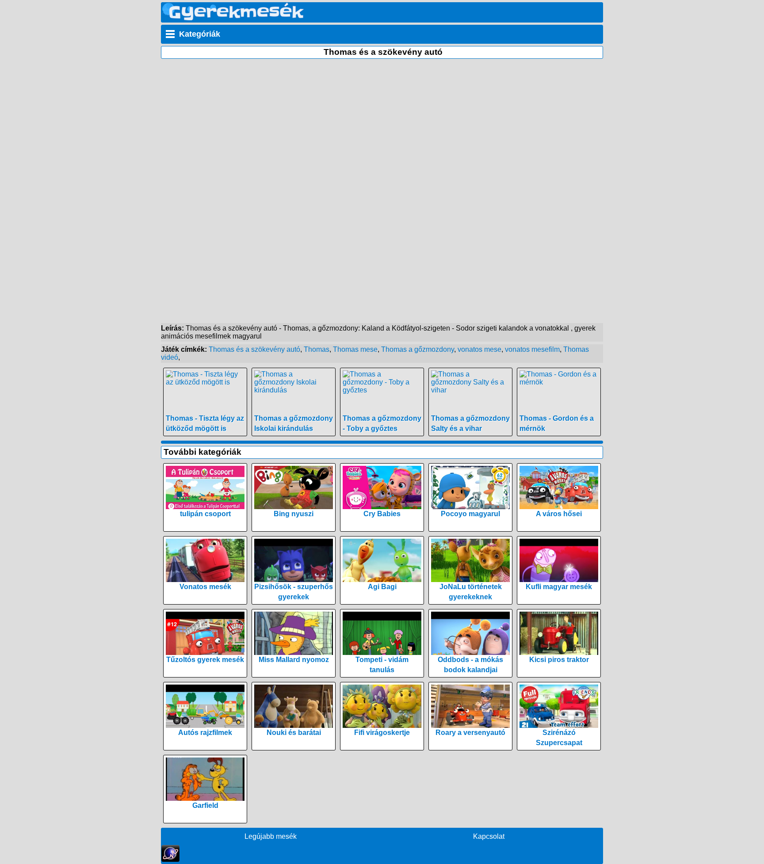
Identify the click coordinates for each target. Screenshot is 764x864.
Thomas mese (355, 349)
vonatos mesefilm (532, 349)
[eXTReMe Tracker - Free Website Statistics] (170, 859)
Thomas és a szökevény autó (254, 349)
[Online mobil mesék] (233, 18)
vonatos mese (479, 349)
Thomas (316, 349)
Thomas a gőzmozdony (417, 349)
